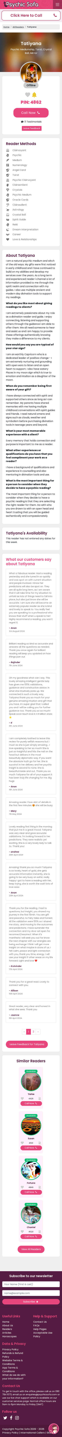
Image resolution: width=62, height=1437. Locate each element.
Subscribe (29, 1301)
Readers (7, 1329)
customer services (12, 1401)
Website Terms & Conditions (12, 1362)
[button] (31, 15)
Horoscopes (9, 1336)
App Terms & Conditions (10, 1369)
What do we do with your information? (14, 1376)
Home (6, 27)
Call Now (28, 113)
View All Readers (31, 1249)
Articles (6, 1333)
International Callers (32, 1432)
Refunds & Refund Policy (12, 1354)
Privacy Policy (10, 1349)
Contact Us (40, 1322)
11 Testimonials (32, 121)
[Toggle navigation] (57, 4)
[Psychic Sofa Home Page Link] (22, 4)
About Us (7, 1325)
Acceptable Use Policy (42, 1334)
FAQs (36, 1325)
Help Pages (39, 1329)
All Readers (18, 27)
